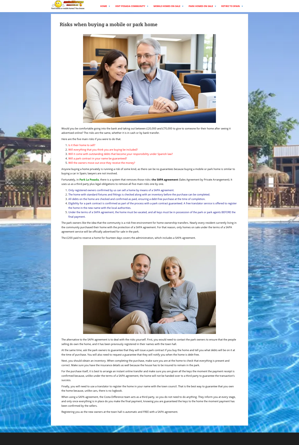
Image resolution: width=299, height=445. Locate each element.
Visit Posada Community (130, 6)
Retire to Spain (230, 6)
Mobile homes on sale (166, 6)
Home (103, 6)
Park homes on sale (201, 6)
